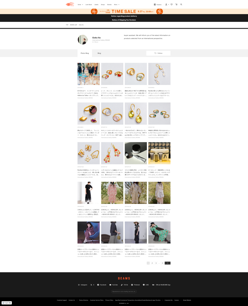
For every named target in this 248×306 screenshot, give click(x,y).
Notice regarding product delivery (124, 16)
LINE (147, 285)
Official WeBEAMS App (163, 285)
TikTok (126, 285)
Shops (103, 4)
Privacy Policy (109, 300)
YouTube (115, 285)
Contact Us (72, 300)
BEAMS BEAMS (70, 4)
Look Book (89, 4)
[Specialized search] (181, 4)
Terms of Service (83, 300)
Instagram (84, 285)
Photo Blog (85, 53)
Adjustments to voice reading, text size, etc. (124, 291)
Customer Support (62, 300)
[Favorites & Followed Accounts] (171, 4)
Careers (176, 300)
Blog (99, 53)
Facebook (103, 285)
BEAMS (124, 278)
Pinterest (137, 285)
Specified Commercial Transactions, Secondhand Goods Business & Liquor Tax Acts (137, 300)
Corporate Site (169, 300)
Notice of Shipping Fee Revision (124, 20)
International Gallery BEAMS (101, 40)
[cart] (176, 4)
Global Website (187, 300)
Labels (96, 4)
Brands (109, 4)
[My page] (167, 4)
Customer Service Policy (96, 300)
